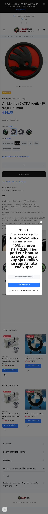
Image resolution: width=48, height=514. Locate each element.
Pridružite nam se (24, 285)
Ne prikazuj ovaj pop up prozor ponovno (25, 290)
